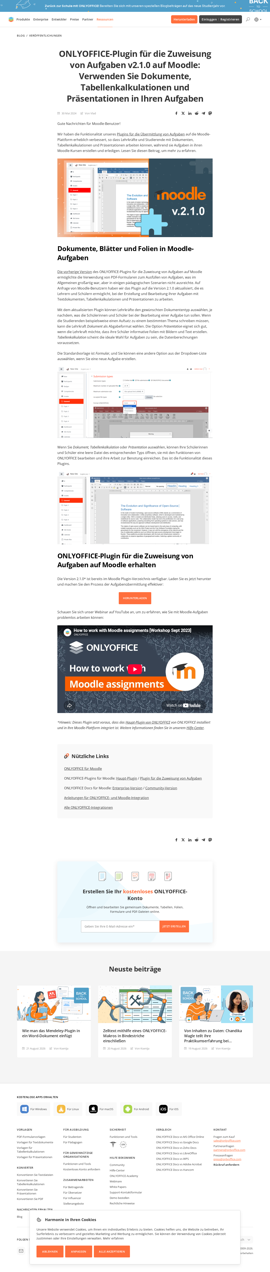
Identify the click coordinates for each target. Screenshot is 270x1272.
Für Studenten (72, 1137)
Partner (87, 19)
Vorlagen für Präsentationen (34, 1157)
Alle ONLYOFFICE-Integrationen (88, 807)
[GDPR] (123, 1145)
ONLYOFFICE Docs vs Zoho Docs (176, 1148)
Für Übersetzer (72, 1192)
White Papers (118, 1187)
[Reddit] (196, 113)
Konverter (25, 1168)
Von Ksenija (61, 1048)
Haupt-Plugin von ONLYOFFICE (148, 722)
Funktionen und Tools (77, 1164)
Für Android (141, 1109)
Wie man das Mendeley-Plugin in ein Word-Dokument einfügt (51, 1033)
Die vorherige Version (74, 271)
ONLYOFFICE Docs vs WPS (172, 1159)
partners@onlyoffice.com (229, 1150)
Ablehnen (50, 1251)
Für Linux (73, 1109)
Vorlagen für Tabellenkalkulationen (31, 1149)
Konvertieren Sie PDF (30, 1199)
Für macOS (106, 1109)
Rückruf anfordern (226, 1165)
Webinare (116, 1181)
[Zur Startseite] (11, 19)
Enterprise (40, 19)
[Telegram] (203, 113)
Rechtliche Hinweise (122, 1203)
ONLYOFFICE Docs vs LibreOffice (176, 1153)
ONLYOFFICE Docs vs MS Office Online (180, 1137)
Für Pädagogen (72, 1142)
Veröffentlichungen (45, 35)
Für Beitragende (73, 1187)
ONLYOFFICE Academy (124, 1176)
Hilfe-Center (195, 727)
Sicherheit (118, 1129)
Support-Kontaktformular (126, 1192)
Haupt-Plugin (126, 778)
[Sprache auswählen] (258, 19)
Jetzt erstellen (174, 926)
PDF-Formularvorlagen (31, 1137)
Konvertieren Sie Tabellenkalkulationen (31, 1182)
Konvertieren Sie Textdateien (35, 1175)
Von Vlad (90, 113)
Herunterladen (184, 19)
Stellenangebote (73, 1203)
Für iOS (173, 1109)
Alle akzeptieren (112, 1251)
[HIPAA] (113, 1145)
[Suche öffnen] (247, 19)
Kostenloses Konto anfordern (81, 1169)
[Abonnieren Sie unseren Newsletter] (21, 1251)
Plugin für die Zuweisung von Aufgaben (171, 778)
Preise (74, 19)
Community (117, 1165)
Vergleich (163, 1129)
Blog (21, 35)
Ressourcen (105, 19)
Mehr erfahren (113, 1238)
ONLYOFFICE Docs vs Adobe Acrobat (179, 1164)
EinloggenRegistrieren (220, 19)
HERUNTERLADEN (135, 598)
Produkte (23, 19)
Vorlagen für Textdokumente (35, 1142)
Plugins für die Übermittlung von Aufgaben (151, 134)
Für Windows (38, 1109)
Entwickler (59, 19)
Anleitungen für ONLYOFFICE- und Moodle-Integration (106, 797)
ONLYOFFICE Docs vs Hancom (175, 1170)
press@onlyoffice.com (227, 1159)
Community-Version (161, 788)
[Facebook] (176, 113)
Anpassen (78, 1251)
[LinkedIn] (189, 113)
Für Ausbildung (76, 1129)
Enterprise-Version (127, 788)
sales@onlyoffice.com (227, 1140)
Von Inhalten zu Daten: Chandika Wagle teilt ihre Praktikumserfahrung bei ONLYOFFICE (213, 1035)
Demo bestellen (119, 1198)
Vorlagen (24, 1129)
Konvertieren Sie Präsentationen (27, 1191)
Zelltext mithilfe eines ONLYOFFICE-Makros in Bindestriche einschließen (135, 1035)
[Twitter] (183, 113)
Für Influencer (72, 1198)
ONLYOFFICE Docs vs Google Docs (177, 1142)
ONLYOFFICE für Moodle (83, 768)
